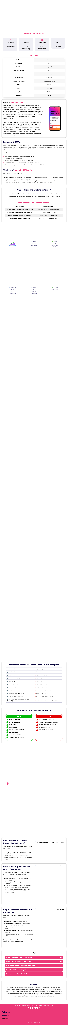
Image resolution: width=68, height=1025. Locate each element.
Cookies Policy (42, 1005)
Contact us (34, 1005)
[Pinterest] (36, 1008)
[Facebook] (29, 1008)
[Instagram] (34, 1008)
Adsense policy (26, 1005)
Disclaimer (50, 1005)
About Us (17, 1005)
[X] (31, 1008)
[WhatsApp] (39, 1008)
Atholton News (5, 1015)
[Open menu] (65, 3)
